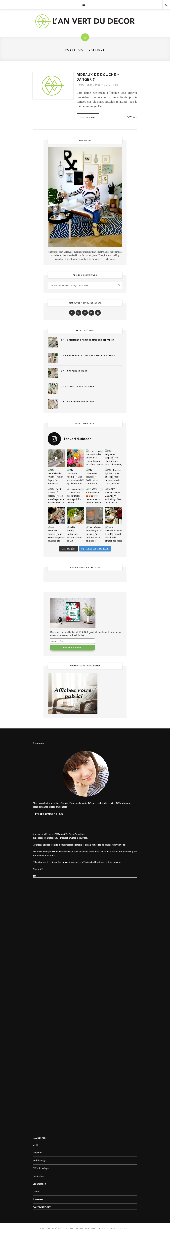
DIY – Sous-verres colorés (77, 386)
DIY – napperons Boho (74, 371)
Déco (35, 1145)
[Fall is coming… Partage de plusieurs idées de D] (75, 534)
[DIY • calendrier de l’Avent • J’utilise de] (56, 477)
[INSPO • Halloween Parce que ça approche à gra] (56, 515)
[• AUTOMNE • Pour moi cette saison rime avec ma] (94, 515)
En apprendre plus (49, 814)
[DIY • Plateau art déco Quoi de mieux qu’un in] (94, 534)
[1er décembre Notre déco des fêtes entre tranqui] (94, 458)
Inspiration (38, 1176)
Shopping (37, 1152)
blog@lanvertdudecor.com (107, 862)
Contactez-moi (42, 1207)
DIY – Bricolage (41, 1168)
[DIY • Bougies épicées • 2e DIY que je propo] (113, 477)
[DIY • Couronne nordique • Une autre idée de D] (75, 477)
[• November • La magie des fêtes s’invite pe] (75, 496)
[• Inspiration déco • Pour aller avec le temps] (113, 515)
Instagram (52, 838)
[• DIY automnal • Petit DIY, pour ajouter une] (75, 515)
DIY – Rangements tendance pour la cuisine (88, 355)
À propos (38, 1199)
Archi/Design (39, 1160)
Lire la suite (88, 117)
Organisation (39, 1184)
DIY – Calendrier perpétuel (77, 402)
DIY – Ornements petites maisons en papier (87, 340)
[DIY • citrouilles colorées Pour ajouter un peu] (56, 534)
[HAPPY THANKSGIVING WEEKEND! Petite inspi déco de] (113, 496)
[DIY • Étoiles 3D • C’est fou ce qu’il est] (75, 458)
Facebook (41, 838)
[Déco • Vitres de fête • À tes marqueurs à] (56, 458)
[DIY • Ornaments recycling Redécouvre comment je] (94, 477)
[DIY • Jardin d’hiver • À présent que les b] (56, 496)
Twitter (72, 838)
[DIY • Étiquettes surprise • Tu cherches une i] (113, 458)
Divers (80, 84)
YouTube (83, 838)
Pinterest (63, 838)
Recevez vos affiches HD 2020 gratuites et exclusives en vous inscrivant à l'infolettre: (85, 634)
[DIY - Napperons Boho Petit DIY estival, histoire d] (113, 534)
